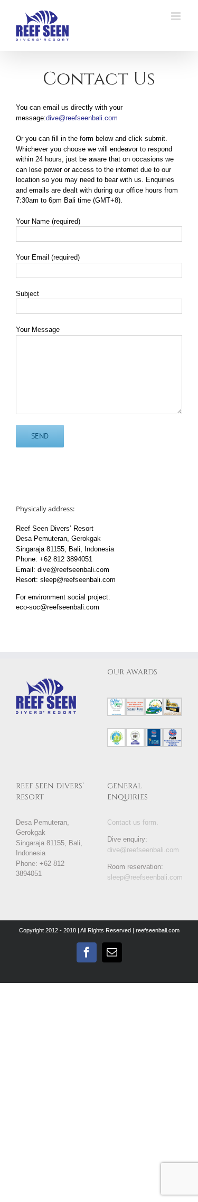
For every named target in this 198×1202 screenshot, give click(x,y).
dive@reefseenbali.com (82, 118)
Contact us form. (132, 822)
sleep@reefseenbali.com (145, 877)
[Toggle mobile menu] (176, 16)
